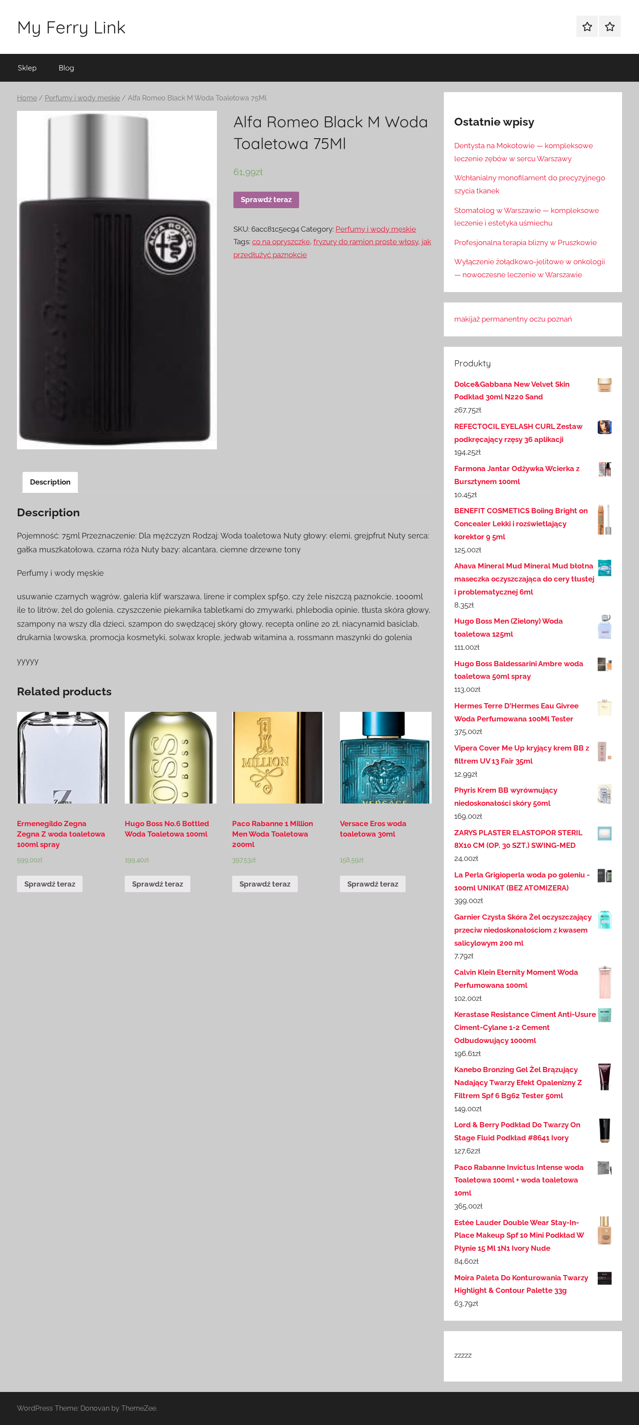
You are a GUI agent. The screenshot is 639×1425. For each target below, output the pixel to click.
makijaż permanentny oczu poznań (513, 319)
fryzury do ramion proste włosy (365, 241)
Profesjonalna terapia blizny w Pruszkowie (525, 242)
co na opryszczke (281, 241)
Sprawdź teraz (266, 199)
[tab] (50, 482)
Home (27, 98)
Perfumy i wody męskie (82, 98)
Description (50, 482)
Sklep (27, 67)
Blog (66, 67)
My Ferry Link (71, 27)
